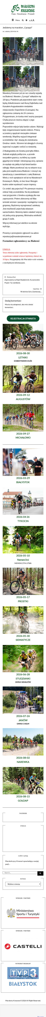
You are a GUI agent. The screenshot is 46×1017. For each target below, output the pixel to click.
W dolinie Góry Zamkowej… (31, 290)
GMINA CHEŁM (23, 720)
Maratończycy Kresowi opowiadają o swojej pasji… (22, 862)
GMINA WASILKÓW (23, 678)
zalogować (17, 304)
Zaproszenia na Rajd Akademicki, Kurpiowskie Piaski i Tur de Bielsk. (22, 280)
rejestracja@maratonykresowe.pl (17, 236)
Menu (17, 20)
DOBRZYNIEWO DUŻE (23, 357)
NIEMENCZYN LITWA (23, 559)
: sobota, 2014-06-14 (11, 31)
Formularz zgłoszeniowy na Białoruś (21, 241)
